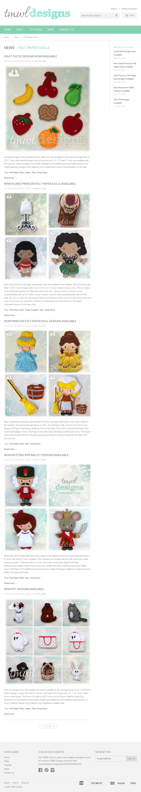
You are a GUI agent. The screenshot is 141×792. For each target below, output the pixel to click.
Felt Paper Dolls (17, 172)
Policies (15, 783)
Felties (28, 172)
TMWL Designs (16, 787)
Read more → (10, 178)
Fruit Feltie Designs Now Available (30, 56)
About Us (25, 783)
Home (7, 29)
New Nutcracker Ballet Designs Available (36, 455)
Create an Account (129, 9)
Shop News (42, 172)
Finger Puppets (32, 310)
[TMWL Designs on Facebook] (40, 771)
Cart (131, 15)
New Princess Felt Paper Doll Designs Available (40, 321)
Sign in (114, 9)
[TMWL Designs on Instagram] (53, 771)
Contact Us (66, 29)
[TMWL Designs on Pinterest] (46, 771)
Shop (19, 29)
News (50, 29)
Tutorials (36, 29)
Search (7, 783)
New (34, 172)
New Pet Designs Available (24, 589)
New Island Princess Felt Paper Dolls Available (40, 183)
